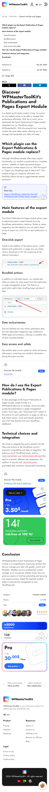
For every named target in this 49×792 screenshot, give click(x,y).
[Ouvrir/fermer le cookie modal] (42, 785)
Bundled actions (10, 39)
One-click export (10, 35)
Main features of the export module (16, 31)
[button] (9, 85)
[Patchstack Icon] (24, 781)
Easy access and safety (12, 46)
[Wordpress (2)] (30, 781)
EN (39, 4)
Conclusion (6, 57)
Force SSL (8, 374)
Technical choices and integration (15, 53)
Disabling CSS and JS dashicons (17, 483)
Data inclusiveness (10, 42)
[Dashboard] (32, 4)
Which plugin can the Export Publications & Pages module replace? (22, 26)
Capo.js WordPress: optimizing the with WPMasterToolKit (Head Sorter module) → (22, 195)
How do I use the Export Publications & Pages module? (24, 50)
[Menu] (46, 4)
